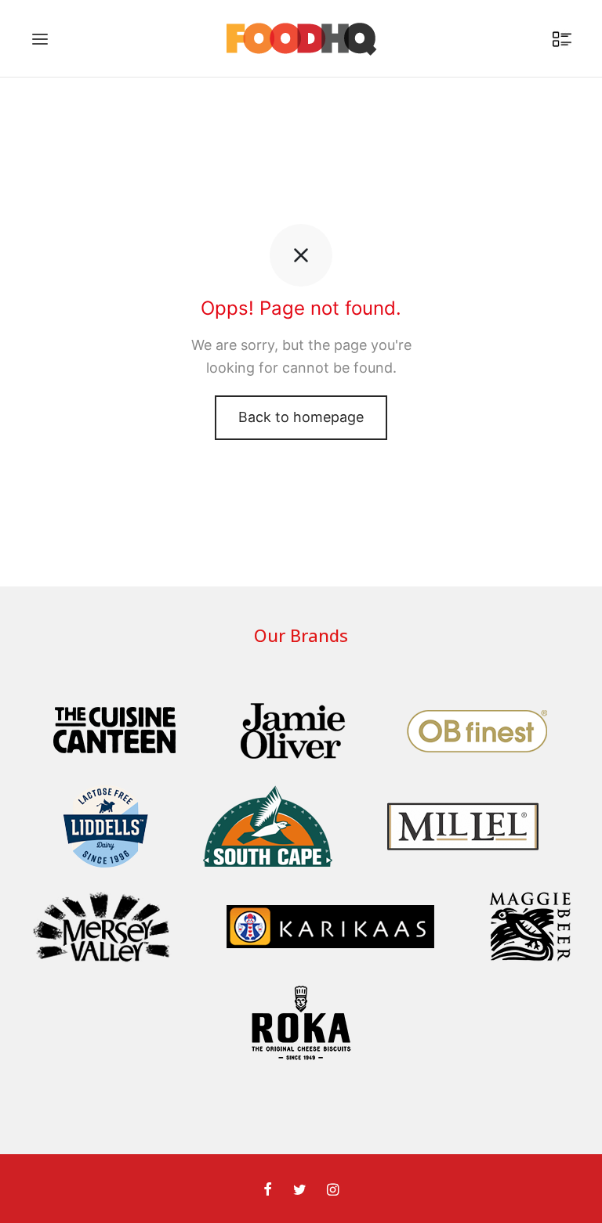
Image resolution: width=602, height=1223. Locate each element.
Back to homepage (301, 417)
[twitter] (299, 1190)
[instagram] (333, 1190)
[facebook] (267, 1190)
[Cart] (562, 39)
